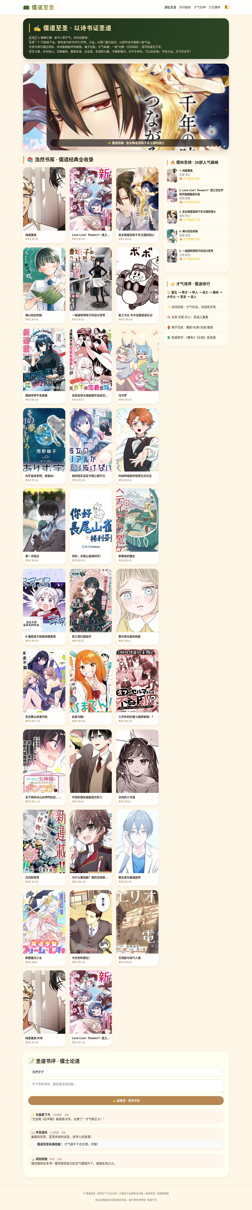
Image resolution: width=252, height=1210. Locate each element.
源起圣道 (170, 7)
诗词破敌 (185, 7)
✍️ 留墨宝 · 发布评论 (126, 1101)
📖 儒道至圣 (39, 7)
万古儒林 (214, 7)
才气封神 (200, 7)
